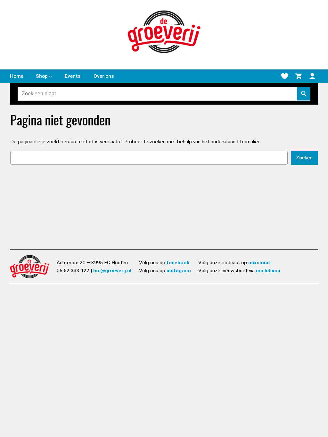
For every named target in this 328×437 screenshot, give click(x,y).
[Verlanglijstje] (284, 76)
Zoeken (304, 158)
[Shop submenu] (50, 76)
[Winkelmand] (298, 76)
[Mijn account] (312, 76)
